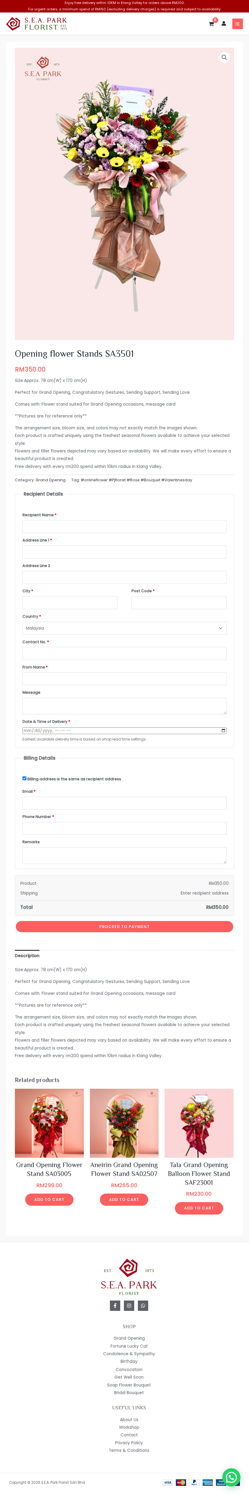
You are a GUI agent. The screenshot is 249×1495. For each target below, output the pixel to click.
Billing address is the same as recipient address (73, 779)
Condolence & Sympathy (129, 1354)
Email (29, 791)
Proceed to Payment (124, 927)
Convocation (129, 1370)
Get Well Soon (129, 1377)
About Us (129, 1420)
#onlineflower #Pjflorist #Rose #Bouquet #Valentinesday (136, 480)
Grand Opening (51, 480)
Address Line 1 (37, 540)
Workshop (129, 1427)
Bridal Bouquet (129, 1393)
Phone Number (38, 816)
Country (31, 616)
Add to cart (49, 1199)
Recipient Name (39, 514)
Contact (129, 1435)
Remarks (31, 841)
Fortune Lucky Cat (129, 1346)
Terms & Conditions (129, 1450)
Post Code (143, 590)
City (27, 590)
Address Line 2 (36, 565)
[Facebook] (115, 1306)
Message (31, 692)
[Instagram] (129, 1306)
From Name (35, 667)
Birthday (129, 1361)
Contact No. (35, 641)
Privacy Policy (129, 1443)
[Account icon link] (223, 23)
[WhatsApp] (143, 1306)
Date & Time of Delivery (46, 721)
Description (27, 956)
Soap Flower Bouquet (129, 1385)
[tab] (27, 956)
